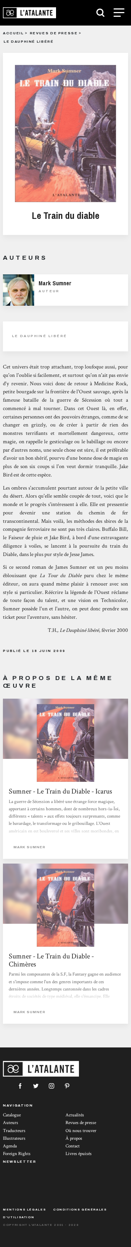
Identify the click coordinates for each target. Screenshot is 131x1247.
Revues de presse (54, 33)
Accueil (13, 33)
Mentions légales (24, 1209)
